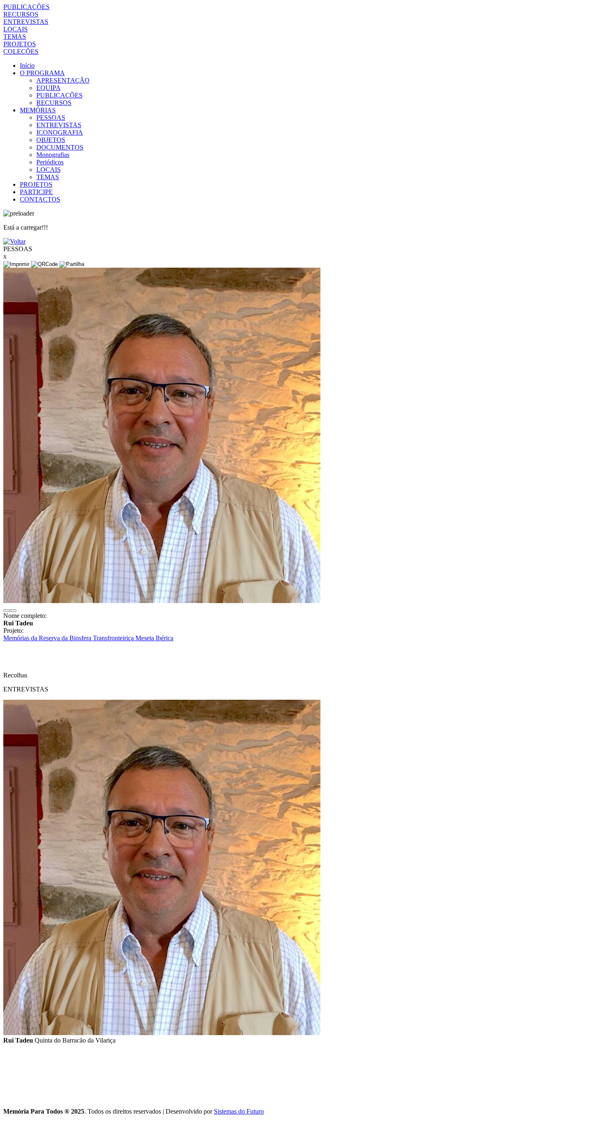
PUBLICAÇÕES (26, 6)
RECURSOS (20, 14)
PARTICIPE (36, 191)
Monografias (52, 154)
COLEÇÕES (20, 51)
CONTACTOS (40, 199)
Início (27, 65)
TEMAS (14, 36)
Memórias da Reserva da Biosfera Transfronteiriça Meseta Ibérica (88, 637)
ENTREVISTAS (25, 21)
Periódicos (50, 162)
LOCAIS (15, 29)
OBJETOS (50, 139)
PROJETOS (19, 44)
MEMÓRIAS (38, 110)
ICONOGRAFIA (59, 132)
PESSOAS (50, 117)
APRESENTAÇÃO (63, 80)
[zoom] (161, 600)
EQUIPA (48, 87)
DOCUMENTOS (59, 147)
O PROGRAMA (42, 72)
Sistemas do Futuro (239, 1111)
